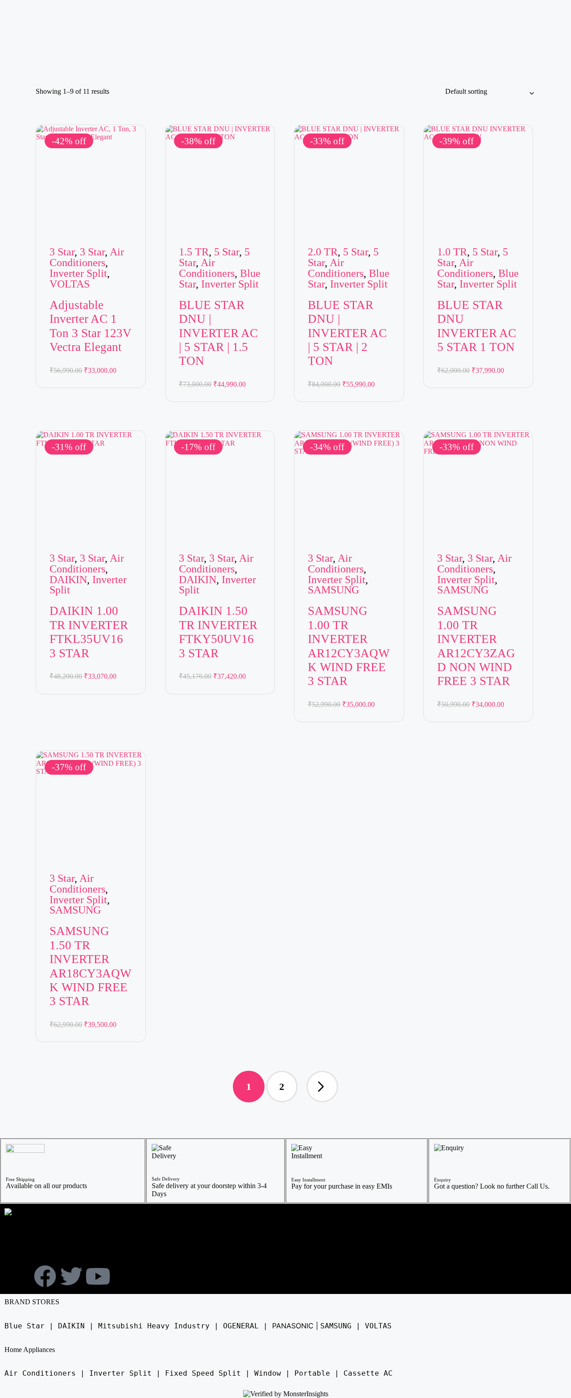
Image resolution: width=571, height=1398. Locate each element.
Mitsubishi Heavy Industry (154, 1326)
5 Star (226, 252)
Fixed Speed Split (203, 1373)
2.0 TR (323, 252)
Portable (312, 1373)
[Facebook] (45, 1276)
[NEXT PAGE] (322, 1086)
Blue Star (24, 1326)
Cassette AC (368, 1373)
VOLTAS (70, 284)
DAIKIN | (76, 1326)
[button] (322, 1086)
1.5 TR (194, 252)
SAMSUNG (333, 590)
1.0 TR (452, 252)
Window (267, 1373)
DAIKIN (68, 579)
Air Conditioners (87, 257)
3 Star (62, 252)
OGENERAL (241, 1326)
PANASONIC (293, 1325)
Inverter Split (78, 273)
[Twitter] (71, 1276)
